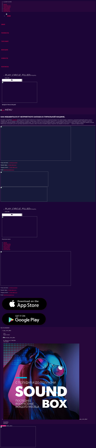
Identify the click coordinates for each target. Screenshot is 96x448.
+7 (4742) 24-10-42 (13, 162)
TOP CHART (7, 7)
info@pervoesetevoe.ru (9, 169)
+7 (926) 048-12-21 (11, 165)
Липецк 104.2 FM (7, 80)
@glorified (14, 119)
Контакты (6, 11)
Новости (6, 9)
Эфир (5, 4)
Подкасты (7, 5)
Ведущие (6, 8)
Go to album (5, 327)
